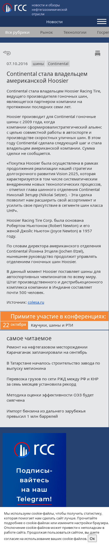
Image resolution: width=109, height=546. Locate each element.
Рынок (46, 32)
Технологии (75, 32)
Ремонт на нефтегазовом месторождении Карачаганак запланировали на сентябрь (47, 349)
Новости (54, 21)
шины (38, 63)
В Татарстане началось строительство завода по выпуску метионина (53, 365)
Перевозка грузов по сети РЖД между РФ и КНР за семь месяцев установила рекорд (52, 381)
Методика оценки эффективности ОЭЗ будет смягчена (50, 397)
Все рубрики (17, 32)
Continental (58, 63)
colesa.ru (36, 302)
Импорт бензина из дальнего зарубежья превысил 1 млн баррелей (46, 413)
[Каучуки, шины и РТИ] (68, 325)
